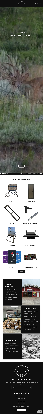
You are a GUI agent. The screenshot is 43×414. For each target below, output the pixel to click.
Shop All (21, 165)
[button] (2, 3)
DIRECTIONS (21, 409)
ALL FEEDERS (11, 245)
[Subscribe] (30, 387)
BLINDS (11, 201)
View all (21, 271)
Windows (11, 223)
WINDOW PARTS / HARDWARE (30, 223)
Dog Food (11, 267)
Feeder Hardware (30, 245)
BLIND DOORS (30, 201)
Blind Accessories (30, 267)
